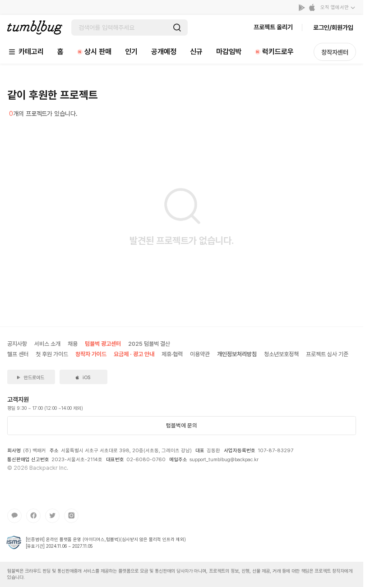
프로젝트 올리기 (273, 27)
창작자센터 (334, 52)
